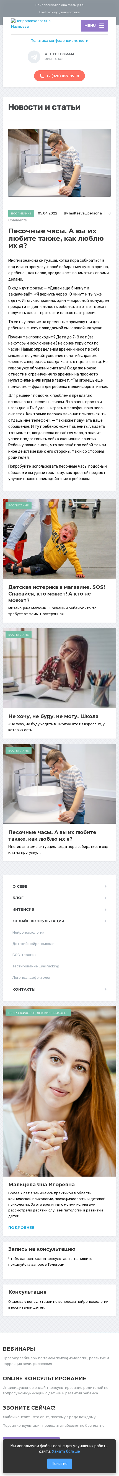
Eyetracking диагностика (59, 12)
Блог (18, 897)
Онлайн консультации (38, 921)
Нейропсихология (28, 932)
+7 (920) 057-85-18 (62, 76)
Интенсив (23, 909)
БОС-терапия (24, 955)
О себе (19, 886)
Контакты (23, 989)
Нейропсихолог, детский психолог (38, 1013)
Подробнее (21, 1227)
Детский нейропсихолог (34, 944)
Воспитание (21, 213)
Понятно (60, 1463)
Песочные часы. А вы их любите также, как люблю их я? (52, 835)
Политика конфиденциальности (59, 40)
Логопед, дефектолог (31, 977)
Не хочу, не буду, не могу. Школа (53, 716)
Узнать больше (66, 1451)
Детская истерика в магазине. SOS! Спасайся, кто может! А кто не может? (56, 594)
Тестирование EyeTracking (35, 966)
